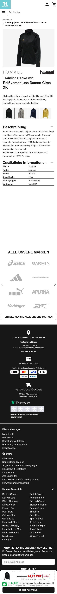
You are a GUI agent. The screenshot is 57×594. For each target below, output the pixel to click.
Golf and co (8, 518)
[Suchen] (10, 12)
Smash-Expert (37, 508)
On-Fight (6, 539)
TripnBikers (36, 529)
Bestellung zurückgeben (28, 396)
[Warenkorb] (54, 4)
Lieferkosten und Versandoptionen (20, 479)
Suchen (17, 12)
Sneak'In (34, 511)
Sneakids (34, 515)
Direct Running (10, 501)
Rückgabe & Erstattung (14, 469)
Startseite (7, 19)
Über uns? (7, 458)
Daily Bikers (8, 497)
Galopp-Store (9, 515)
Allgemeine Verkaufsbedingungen (20, 465)
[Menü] (3, 12)
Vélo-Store (35, 532)
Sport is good (36, 518)
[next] (55, 285)
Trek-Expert (36, 522)
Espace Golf (8, 508)
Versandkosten (40, 579)
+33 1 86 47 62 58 (28, 351)
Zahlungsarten (9, 476)
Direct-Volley (8, 504)
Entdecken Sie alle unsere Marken (29, 316)
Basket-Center (9, 494)
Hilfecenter (8, 437)
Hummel (13, 72)
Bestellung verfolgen (13, 441)
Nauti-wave (8, 536)
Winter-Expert (37, 536)
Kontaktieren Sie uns (28, 342)
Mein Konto (8, 434)
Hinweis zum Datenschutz (15, 483)
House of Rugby (10, 525)
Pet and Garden (38, 501)
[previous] (2, 285)
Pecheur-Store (37, 497)
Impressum (8, 472)
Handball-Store (10, 522)
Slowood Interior (38, 504)
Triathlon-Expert (38, 525)
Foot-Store (7, 511)
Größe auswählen (28, 590)
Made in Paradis (10, 532)
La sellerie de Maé (11, 529)
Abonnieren (28, 569)
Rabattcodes (8, 448)
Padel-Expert (36, 494)
